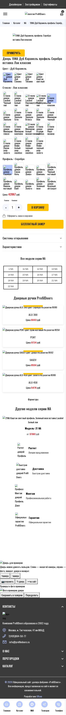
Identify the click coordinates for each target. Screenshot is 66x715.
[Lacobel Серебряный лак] (41, 99)
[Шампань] (41, 170)
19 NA (25, 280)
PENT (33, 337)
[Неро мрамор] (52, 127)
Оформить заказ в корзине (19, 215)
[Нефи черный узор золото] (41, 141)
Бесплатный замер (33, 224)
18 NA (11, 280)
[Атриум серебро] (41, 127)
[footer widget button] (33, 606)
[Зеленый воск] (41, 181)
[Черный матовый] (52, 167)
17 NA (54, 275)
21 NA (54, 280)
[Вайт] (19, 184)
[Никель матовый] (8, 181)
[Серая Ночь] (19, 167)
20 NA (40, 280)
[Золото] (30, 184)
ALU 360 (33, 314)
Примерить (13, 53)
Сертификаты (50, 4)
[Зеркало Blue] (41, 113)
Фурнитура (33, 399)
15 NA (25, 275)
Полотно (6, 200)
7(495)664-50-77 (17, 636)
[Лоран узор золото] (8, 143)
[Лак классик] (52, 98)
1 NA (11, 269)
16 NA (40, 275)
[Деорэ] (30, 170)
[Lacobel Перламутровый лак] (30, 99)
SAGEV (33, 360)
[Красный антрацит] (52, 181)
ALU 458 (33, 382)
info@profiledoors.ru (19, 642)
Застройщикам (32, 4)
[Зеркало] (8, 115)
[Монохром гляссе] (8, 127)
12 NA (40, 269)
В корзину (37, 207)
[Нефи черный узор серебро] (30, 141)
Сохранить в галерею (12, 595)
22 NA (11, 286)
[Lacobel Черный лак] (8, 96)
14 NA (11, 275)
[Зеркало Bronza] (30, 113)
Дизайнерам (15, 4)
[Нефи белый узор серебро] (19, 141)
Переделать (32, 595)
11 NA (25, 269)
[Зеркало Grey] (19, 113)
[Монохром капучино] (19, 127)
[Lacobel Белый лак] (19, 96)
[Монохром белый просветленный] (30, 127)
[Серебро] (8, 170)
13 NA (54, 269)
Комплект (14, 200)
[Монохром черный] (52, 113)
